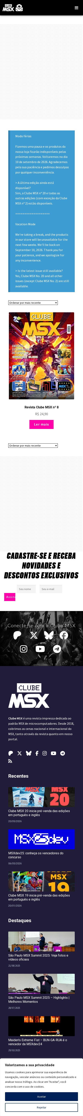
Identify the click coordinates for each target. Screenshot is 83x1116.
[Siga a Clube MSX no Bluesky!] (49, 635)
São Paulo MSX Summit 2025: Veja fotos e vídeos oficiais (38, 957)
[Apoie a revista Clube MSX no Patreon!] (18, 635)
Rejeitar (41, 1107)
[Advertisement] (41, 71)
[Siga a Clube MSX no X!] (34, 635)
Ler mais (41, 424)
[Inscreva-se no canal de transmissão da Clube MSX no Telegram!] (58, 649)
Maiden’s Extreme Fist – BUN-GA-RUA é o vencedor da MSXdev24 (37, 1042)
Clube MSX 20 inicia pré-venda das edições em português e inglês (39, 813)
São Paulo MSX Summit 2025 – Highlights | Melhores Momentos (39, 1000)
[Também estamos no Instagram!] (24, 649)
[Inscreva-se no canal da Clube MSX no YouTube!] (41, 649)
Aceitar (41, 1096)
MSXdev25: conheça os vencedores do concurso (35, 855)
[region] (41, 1087)
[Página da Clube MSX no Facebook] (65, 635)
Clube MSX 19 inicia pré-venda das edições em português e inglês (39, 897)
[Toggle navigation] (76, 8)
